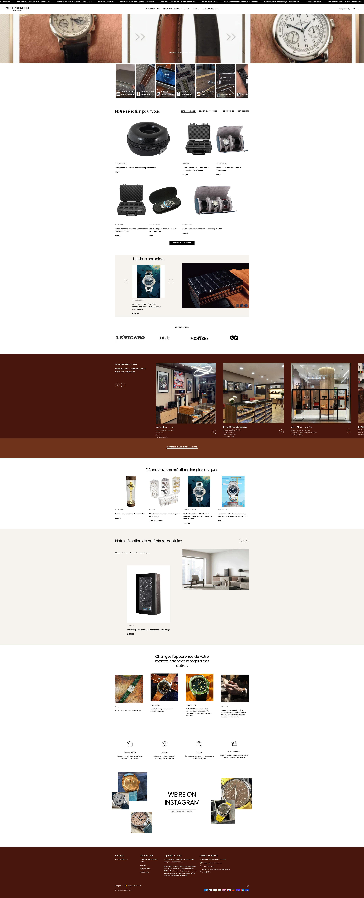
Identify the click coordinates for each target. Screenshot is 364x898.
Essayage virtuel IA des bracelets (182, 52)
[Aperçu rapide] (179, 121)
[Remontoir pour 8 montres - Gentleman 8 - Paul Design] (148, 594)
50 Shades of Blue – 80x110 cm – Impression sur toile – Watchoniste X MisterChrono (146, 306)
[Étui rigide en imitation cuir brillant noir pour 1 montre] (148, 139)
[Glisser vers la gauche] (126, 281)
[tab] (188, 111)
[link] (186, 400)
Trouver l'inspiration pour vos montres (182, 447)
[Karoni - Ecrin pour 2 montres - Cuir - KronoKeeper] (232, 139)
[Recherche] (349, 9)
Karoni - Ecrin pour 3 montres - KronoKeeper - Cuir (202, 229)
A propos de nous (121, 859)
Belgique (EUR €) (134, 886)
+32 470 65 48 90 (208, 866)
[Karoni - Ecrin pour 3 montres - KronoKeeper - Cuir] (215, 200)
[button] (247, 81)
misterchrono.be (126, 890)
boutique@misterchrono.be (212, 863)
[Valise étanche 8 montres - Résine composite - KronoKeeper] (198, 139)
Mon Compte (144, 872)
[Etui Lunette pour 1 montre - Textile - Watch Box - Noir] (165, 200)
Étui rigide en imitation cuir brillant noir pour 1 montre (135, 168)
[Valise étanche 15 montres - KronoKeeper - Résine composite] (131, 200)
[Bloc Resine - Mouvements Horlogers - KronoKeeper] (165, 491)
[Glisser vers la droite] (171, 281)
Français (342, 9)
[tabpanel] (182, 177)
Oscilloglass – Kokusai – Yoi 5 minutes (130, 514)
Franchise (143, 865)
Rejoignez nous (145, 869)
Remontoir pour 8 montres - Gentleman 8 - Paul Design (148, 630)
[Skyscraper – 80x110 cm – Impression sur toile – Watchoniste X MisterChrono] (233, 491)
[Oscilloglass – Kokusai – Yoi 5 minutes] (130, 491)
